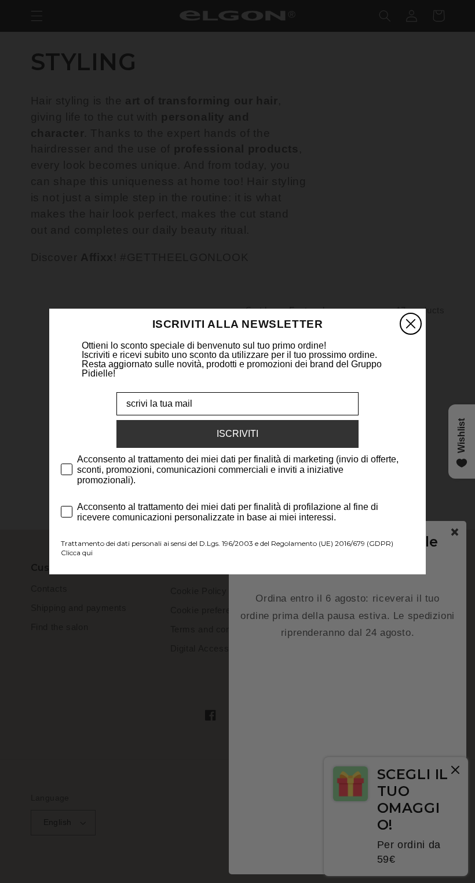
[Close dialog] (410, 323)
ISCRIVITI (237, 434)
